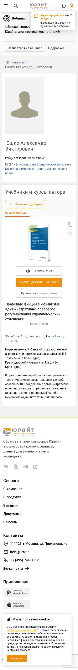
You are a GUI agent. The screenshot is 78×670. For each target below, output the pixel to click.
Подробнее (56, 48)
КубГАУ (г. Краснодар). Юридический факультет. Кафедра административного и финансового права (38, 169)
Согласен (16, 658)
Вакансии (11, 505)
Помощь (10, 522)
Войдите (45, 18)
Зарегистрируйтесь (52, 15)
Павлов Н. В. (36, 336)
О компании (12, 489)
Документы (12, 514)
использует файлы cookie (22, 630)
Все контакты (13, 568)
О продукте (12, 497)
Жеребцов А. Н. (15, 336)
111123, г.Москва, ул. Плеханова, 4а (38, 544)
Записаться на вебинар (25, 48)
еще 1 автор (56, 336)
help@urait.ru (20, 552)
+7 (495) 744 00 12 (24, 560)
